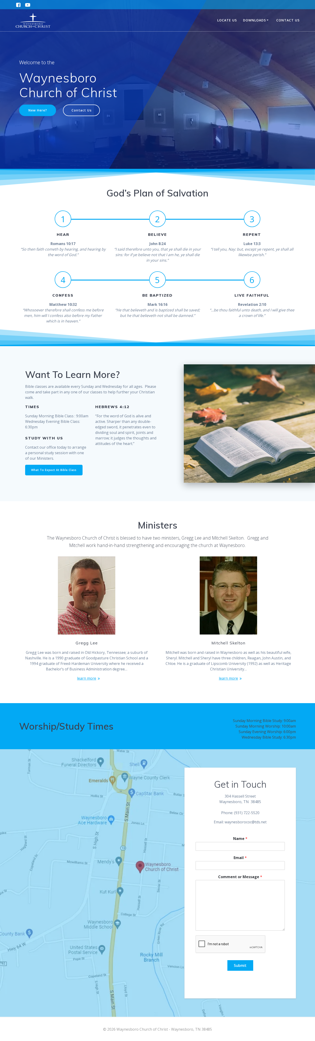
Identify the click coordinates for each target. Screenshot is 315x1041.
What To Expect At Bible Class (54, 470)
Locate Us (227, 20)
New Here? (37, 110)
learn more (86, 678)
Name (240, 838)
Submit (240, 965)
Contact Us (288, 20)
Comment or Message (240, 876)
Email (240, 857)
